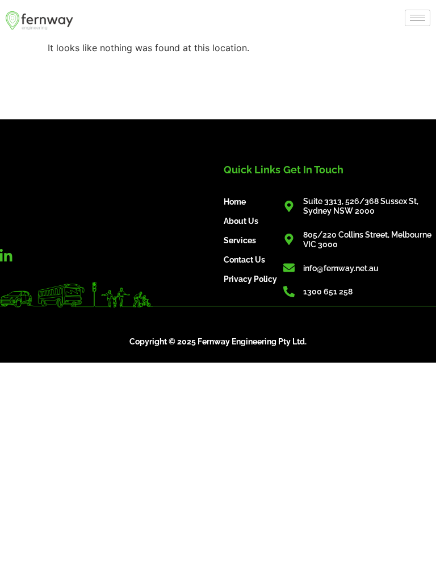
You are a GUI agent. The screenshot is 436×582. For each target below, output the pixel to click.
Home (235, 201)
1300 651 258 (328, 291)
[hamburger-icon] (417, 18)
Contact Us (244, 259)
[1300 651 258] (289, 291)
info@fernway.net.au (341, 268)
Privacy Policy (250, 279)
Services (240, 240)
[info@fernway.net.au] (289, 267)
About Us (241, 221)
